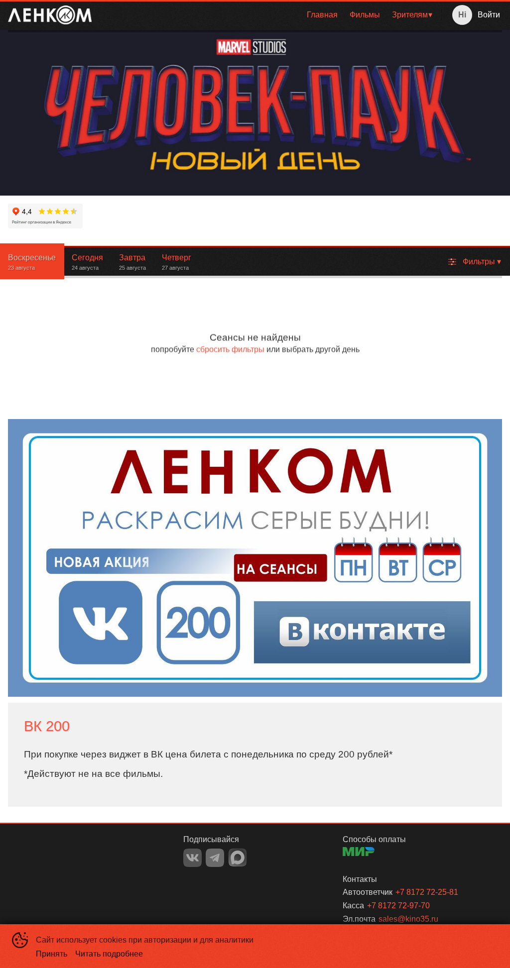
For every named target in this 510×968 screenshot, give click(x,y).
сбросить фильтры (230, 349)
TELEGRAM (215, 858)
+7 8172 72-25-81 (426, 892)
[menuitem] (322, 15)
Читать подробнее (109, 954)
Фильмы (365, 14)
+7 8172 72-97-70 (398, 905)
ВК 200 (47, 726)
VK (192, 858)
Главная (322, 14)
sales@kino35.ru (408, 919)
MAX (237, 857)
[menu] (268, 15)
